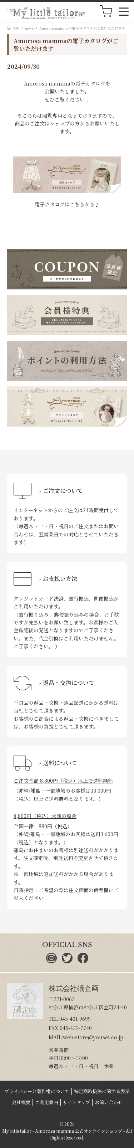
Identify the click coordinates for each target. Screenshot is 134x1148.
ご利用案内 (46, 1102)
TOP (15, 28)
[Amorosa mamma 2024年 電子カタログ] (67, 190)
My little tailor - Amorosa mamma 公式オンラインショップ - (63, 1131)
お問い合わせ (109, 1102)
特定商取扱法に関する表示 (102, 1091)
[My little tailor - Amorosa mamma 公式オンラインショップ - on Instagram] (51, 961)
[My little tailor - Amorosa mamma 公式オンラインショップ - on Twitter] (67, 961)
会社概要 (21, 1102)
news (29, 28)
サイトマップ (76, 1102)
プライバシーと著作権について (36, 1091)
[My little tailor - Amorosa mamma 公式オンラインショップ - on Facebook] (83, 961)
